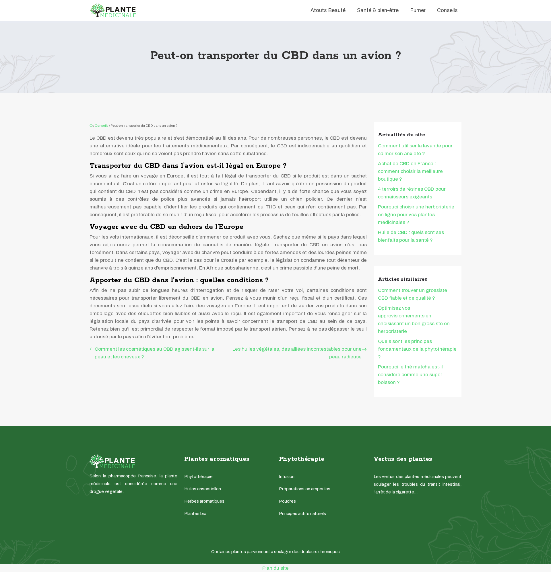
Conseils (447, 10)
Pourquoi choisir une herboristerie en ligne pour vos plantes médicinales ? (416, 214)
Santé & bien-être (378, 10)
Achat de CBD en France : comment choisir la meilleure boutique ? (410, 171)
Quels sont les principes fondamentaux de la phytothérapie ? (417, 349)
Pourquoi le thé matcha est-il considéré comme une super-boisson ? (411, 374)
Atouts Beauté (328, 10)
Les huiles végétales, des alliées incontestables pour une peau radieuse (297, 353)
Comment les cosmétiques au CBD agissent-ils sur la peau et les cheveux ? (154, 353)
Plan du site (275, 568)
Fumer (418, 10)
